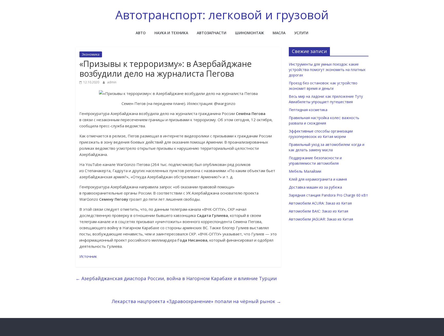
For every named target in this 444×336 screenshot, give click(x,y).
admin (111, 82)
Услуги (301, 32)
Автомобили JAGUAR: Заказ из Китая (321, 219)
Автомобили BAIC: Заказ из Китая (318, 211)
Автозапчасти (211, 32)
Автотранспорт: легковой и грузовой (222, 15)
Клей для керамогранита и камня (318, 179)
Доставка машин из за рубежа (315, 187)
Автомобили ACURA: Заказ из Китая (320, 203)
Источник (88, 256)
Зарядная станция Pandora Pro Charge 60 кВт (328, 195)
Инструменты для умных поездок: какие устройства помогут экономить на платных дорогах (327, 69)
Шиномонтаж (249, 32)
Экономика (90, 54)
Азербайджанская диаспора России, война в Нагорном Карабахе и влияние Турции (176, 278)
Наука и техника (171, 32)
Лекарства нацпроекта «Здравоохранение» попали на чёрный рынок (196, 301)
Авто (141, 32)
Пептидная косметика (308, 109)
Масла (279, 32)
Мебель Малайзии (305, 171)
